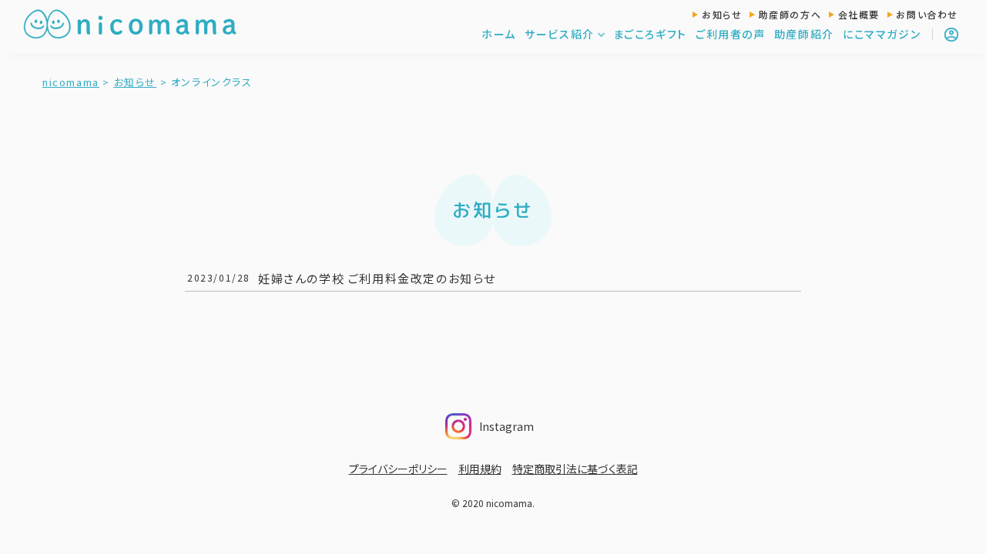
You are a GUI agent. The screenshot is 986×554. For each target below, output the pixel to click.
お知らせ (722, 14)
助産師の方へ (790, 14)
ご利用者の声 (731, 34)
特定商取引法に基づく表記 (575, 468)
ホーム (498, 34)
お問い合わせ (927, 14)
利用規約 (479, 468)
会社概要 (859, 14)
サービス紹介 (560, 34)
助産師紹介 (804, 34)
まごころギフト (650, 34)
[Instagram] (538, 422)
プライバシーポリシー (398, 468)
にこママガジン (882, 34)
